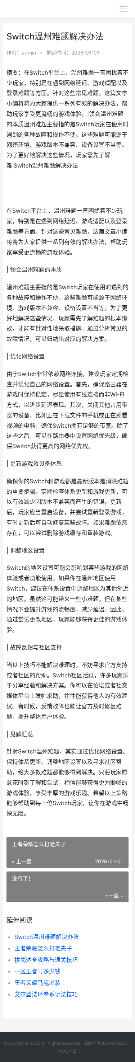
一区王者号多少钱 (37, 971)
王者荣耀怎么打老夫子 (43, 948)
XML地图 (68, 1051)
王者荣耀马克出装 (37, 982)
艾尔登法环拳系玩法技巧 (46, 994)
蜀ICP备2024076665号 (108, 1043)
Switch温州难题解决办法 (46, 936)
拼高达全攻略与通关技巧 (46, 959)
